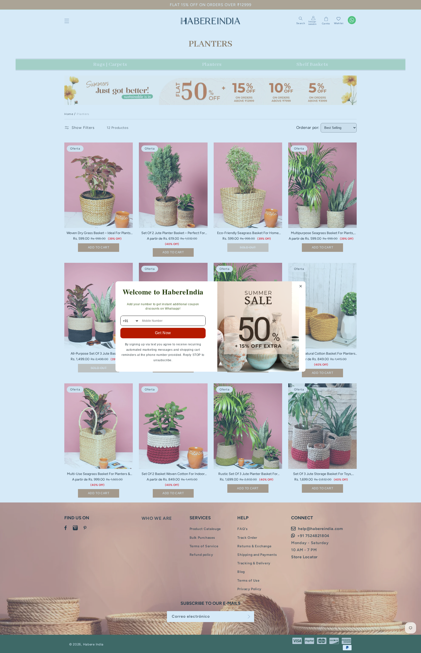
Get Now (163, 333)
